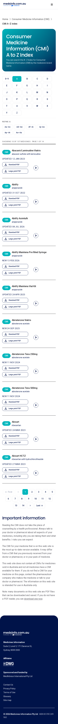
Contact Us (8, 685)
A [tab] (17, 79)
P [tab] (17, 99)
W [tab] (37, 106)
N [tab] (47, 92)
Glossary (7, 696)
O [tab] (6, 99)
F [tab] (16, 85)
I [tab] (47, 85)
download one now (33, 598)
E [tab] (6, 85)
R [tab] (37, 99)
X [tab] (47, 106)
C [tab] (37, 79)
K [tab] (17, 92)
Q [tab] (27, 99)
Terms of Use (9, 692)
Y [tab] (6, 113)
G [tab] (27, 85)
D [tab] (47, 79)
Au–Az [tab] (19, 132)
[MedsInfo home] (14, 5)
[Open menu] (52, 4)
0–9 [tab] (7, 79)
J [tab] (6, 92)
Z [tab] (17, 113)
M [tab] (37, 92)
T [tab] (6, 106)
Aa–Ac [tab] (8, 127)
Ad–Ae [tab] (19, 127)
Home (5, 19)
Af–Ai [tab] (30, 127)
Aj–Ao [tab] (42, 127)
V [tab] (27, 106)
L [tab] (27, 92)
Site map (7, 700)
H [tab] (37, 85)
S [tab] (47, 99)
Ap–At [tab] (7, 132)
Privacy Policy (9, 688)
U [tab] (17, 106)
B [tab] (27, 79)
